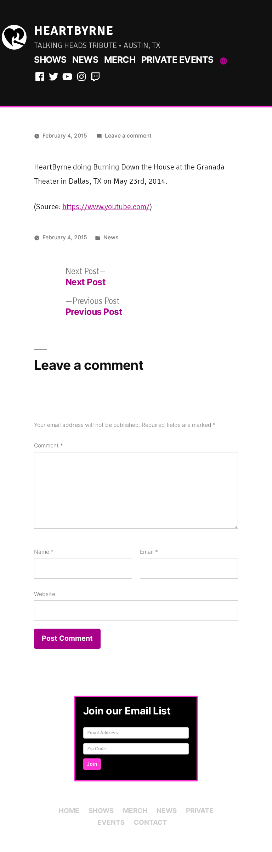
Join (92, 764)
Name (43, 551)
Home (69, 811)
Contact (150, 822)
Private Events (177, 59)
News (85, 59)
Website (44, 594)
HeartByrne (73, 30)
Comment (48, 445)
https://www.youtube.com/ (105, 206)
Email (149, 551)
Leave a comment (128, 135)
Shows (50, 59)
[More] (223, 61)
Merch (120, 59)
